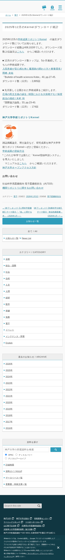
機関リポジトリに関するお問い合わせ (23, 188)
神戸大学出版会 (22, 518)
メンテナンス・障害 (15, 336)
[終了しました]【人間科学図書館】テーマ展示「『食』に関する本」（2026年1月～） (17, 212)
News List (26, 238)
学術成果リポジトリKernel (32, 39)
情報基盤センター (41, 518)
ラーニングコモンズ (12, 522)
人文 (8, 285)
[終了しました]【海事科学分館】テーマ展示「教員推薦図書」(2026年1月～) (48, 212)
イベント (10, 330)
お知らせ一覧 (32, 221)
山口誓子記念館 (10, 526)
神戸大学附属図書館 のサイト (12, 8)
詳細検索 (10, 465)
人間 (8, 291)
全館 (8, 259)
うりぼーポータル (32, 522)
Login (52, 8)
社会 (8, 272)
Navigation (60, 8)
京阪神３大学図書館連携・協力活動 (18, 529)
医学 (8, 304)
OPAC (11, 455)
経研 (8, 298)
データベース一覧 (14, 478)
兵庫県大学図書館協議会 (32, 526)
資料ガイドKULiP (14, 471)
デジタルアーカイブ (17, 458)
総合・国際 (11, 265)
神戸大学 (7, 518)
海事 (8, 317)
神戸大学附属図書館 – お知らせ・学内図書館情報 (16, 4)
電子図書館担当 (54, 196)
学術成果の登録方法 (13, 151)
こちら (20, 51)
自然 (8, 278)
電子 (15, 196)
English (9, 343)
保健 (8, 310)
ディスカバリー (25, 455)
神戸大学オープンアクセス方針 (19, 167)
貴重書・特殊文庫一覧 (16, 484)
